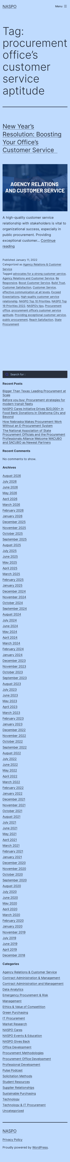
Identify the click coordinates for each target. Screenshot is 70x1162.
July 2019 (9, 938)
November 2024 (14, 597)
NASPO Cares (12, 1030)
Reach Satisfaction (41, 319)
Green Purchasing (15, 1012)
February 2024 (13, 649)
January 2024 (13, 655)
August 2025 (12, 545)
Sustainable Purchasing (19, 1093)
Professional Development (21, 1064)
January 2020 (12, 926)
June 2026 (10, 487)
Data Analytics (13, 989)
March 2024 (11, 643)
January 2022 (12, 793)
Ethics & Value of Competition (24, 1007)
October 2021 (12, 811)
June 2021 (10, 828)
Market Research (15, 1024)
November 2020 (14, 868)
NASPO (9, 6)
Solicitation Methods (17, 1076)
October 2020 (13, 874)
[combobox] (35, 374)
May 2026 (10, 493)
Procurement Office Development (27, 1059)
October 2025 (13, 533)
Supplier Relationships (18, 1087)
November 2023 (14, 666)
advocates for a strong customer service (39, 273)
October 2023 (13, 672)
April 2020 (10, 909)
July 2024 (10, 620)
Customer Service (44, 287)
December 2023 (14, 660)
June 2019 (10, 943)
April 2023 (10, 707)
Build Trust (58, 282)
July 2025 (10, 551)
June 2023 (10, 695)
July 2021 (9, 822)
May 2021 (9, 834)
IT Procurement (14, 1018)
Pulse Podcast (13, 1070)
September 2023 (15, 678)
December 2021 (14, 799)
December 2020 (14, 863)
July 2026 (10, 481)
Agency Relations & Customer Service (30, 972)
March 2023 (11, 712)
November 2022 (14, 735)
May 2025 (10, 562)
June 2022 (10, 764)
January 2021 (12, 857)
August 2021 (11, 816)
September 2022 (15, 747)
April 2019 (10, 949)
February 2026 (13, 510)
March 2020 (11, 915)
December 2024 (14, 591)
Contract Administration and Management (33, 983)
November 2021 (14, 805)
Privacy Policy (12, 1139)
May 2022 (10, 770)
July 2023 (10, 689)
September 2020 (15, 880)
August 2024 (12, 614)
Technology (11, 1099)
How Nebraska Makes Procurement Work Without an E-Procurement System (32, 423)
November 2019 (14, 932)
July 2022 (10, 759)
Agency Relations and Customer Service (28, 278)
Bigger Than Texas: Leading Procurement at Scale (34, 393)
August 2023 (12, 684)
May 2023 (10, 701)
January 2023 (12, 724)
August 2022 (12, 753)
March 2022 (11, 782)
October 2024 (13, 603)
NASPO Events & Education (22, 1035)
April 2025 (10, 568)
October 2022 (13, 741)
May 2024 (10, 631)
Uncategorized (13, 1110)
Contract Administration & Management (31, 978)
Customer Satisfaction (17, 287)
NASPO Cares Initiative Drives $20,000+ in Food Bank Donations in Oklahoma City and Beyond (34, 412)
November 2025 (14, 528)
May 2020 (10, 903)
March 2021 (11, 845)
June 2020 (10, 897)
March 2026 (11, 504)
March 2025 (11, 574)
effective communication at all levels (26, 292)
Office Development (17, 1047)
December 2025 (14, 522)
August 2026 (12, 475)
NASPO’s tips (35, 305)
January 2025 (12, 585)
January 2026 (12, 516)
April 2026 (10, 499)
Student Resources (16, 1082)
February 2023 (13, 718)
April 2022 (10, 776)
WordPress (40, 1147)
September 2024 (15, 608)
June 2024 (10, 626)
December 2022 (14, 730)
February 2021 (13, 851)
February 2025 (13, 579)
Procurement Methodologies (23, 1053)
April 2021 (10, 840)
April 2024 (10, 637)
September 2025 (15, 539)
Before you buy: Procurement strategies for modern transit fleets (34, 402)
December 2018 (14, 955)
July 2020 (10, 891)
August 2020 (12, 886)
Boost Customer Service (34, 282)
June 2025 (10, 556)
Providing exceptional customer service (40, 315)
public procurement (15, 319)
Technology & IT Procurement (24, 1105)
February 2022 (13, 787)
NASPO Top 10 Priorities (34, 301)
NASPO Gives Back (16, 1041)
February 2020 (13, 920)
